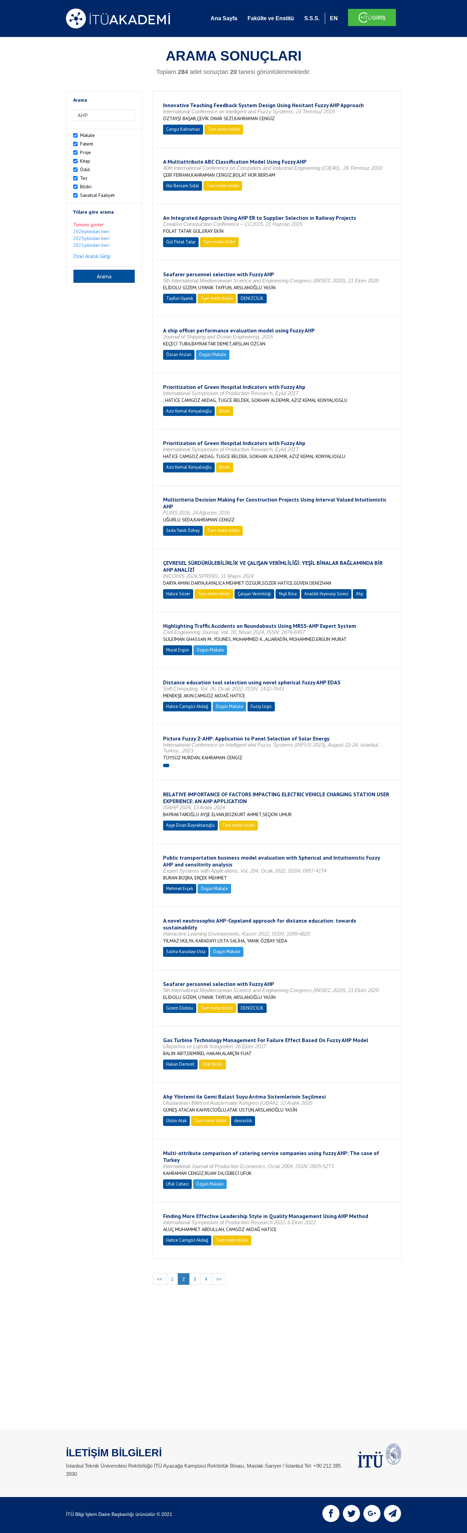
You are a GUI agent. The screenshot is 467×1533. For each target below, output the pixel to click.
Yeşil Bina (288, 594)
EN (334, 18)
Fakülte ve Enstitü (271, 18)
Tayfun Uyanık (179, 298)
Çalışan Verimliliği (254, 594)
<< (159, 1279)
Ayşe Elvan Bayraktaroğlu (190, 825)
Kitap (85, 161)
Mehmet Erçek (179, 888)
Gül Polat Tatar (181, 242)
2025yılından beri (91, 238)
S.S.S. (312, 18)
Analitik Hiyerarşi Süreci (326, 594)
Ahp (359, 594)
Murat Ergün (177, 650)
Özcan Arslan (178, 354)
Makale (87, 135)
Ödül (85, 169)
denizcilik (243, 1121)
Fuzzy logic (261, 706)
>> (219, 1279)
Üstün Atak (176, 1121)
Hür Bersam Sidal (182, 186)
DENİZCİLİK (252, 298)
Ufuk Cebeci (177, 1184)
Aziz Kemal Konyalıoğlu (189, 411)
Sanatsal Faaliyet (97, 195)
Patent (86, 144)
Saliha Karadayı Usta (185, 951)
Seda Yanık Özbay (183, 530)
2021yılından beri (91, 245)
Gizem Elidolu (179, 1008)
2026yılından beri (91, 231)
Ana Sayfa (224, 18)
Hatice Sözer (178, 594)
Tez (84, 178)
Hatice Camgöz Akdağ (187, 706)
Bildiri (86, 186)
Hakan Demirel (180, 1064)
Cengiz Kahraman (183, 129)
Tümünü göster (88, 224)
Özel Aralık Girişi (91, 256)
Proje (85, 152)
